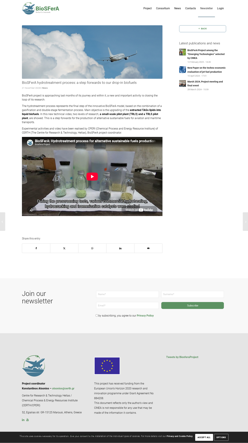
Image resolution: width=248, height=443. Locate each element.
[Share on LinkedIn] (120, 248)
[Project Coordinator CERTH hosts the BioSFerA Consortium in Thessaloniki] (245, 221)
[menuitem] (147, 8)
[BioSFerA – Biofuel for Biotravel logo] (40, 8)
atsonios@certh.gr (63, 388)
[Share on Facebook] (36, 248)
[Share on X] (64, 248)
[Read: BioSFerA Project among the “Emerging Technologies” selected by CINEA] (182, 52)
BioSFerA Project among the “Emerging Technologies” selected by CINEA (206, 54)
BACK (203, 28)
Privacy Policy (145, 315)
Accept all (204, 437)
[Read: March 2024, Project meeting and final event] (182, 83)
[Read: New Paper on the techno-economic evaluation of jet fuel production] (182, 69)
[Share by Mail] (148, 248)
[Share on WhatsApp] (92, 248)
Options (221, 437)
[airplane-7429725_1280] (92, 52)
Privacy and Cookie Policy (179, 436)
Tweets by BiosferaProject (182, 357)
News (45, 88)
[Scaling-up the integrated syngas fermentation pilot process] (2, 221)
